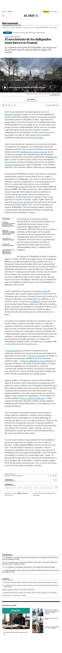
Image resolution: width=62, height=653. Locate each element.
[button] (31, 75)
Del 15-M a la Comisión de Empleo (8, 245)
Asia (29, 27)
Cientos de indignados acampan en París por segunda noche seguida (8, 232)
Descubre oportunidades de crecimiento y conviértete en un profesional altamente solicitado (52, 611)
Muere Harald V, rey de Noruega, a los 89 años (14, 595)
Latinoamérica (18, 27)
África (32, 27)
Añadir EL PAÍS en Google (53, 105)
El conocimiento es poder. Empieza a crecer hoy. (16, 633)
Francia (42, 487)
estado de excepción (37, 356)
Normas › (55, 479)
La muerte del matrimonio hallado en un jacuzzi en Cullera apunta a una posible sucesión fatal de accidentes (30, 582)
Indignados (36, 487)
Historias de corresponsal (41, 27)
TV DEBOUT (35, 301)
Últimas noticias (53, 27)
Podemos (20, 487)
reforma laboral (13, 350)
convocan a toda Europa (14, 165)
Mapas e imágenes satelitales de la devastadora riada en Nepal (18, 589)
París (15, 487)
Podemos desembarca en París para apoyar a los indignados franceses (8, 224)
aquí (38, 495)
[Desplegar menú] (3, 15)
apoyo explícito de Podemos (32, 398)
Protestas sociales (28, 487)
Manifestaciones (9, 487)
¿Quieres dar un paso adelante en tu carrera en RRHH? (52, 627)
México (12, 27)
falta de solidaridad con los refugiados (37, 361)
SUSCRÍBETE (46, 11)
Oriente (25, 27)
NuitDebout (52, 157)
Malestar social (48, 487)
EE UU (8, 27)
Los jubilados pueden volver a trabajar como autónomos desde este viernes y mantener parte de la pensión (30, 592)
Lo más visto (5, 578)
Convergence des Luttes (23, 202)
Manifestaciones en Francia (12, 36)
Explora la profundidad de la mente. (51, 619)
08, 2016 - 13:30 (32, 101)
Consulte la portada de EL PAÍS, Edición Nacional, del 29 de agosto (29, 32)
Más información (9, 495)
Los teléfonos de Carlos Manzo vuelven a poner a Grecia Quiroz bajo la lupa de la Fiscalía (30, 567)
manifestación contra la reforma (34, 152)
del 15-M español (36, 137)
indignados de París (13, 114)
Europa (4, 27)
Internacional (10, 23)
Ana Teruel (31, 99)
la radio (44, 291)
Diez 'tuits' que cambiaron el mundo (8, 239)
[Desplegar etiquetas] (56, 488)
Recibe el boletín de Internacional (15, 475)
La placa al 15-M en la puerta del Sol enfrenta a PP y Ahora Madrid (8, 251)
